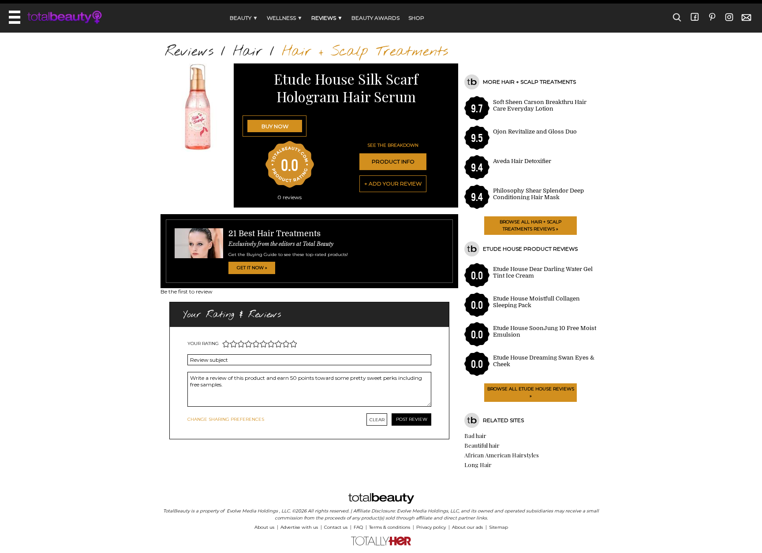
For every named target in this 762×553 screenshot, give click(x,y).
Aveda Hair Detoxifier (522, 161)
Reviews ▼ (327, 18)
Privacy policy (431, 527)
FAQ (358, 527)
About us (264, 527)
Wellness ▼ (285, 18)
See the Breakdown (392, 145)
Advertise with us (299, 527)
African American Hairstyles (501, 455)
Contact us (335, 527)
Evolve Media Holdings (252, 511)
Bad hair (475, 435)
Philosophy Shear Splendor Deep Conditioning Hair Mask (538, 193)
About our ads (467, 527)
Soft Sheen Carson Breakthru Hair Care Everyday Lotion (539, 105)
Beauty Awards (375, 18)
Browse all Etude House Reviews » (530, 392)
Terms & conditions (389, 527)
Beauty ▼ (244, 18)
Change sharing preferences (225, 419)
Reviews (189, 51)
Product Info (393, 161)
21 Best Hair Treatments (274, 233)
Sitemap (498, 527)
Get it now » (252, 268)
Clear (377, 420)
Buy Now (274, 126)
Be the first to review (187, 291)
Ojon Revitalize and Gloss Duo (535, 131)
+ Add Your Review (393, 183)
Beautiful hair (482, 445)
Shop (416, 18)
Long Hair (478, 464)
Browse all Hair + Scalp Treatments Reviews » (530, 225)
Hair (247, 51)
